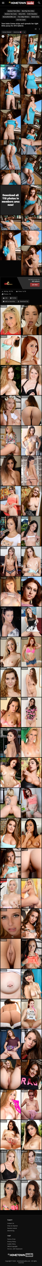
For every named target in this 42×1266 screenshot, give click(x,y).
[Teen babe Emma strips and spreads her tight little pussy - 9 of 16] (31, 170)
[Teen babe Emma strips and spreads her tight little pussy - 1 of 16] (10, 49)
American (16, 32)
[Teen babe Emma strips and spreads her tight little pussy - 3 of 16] (31, 79)
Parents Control (12, 1228)
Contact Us (10, 1223)
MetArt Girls (35, 17)
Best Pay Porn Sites (28, 11)
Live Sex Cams (20, 20)
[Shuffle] (35, 29)
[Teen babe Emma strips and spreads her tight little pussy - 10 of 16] (10, 177)
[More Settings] (39, 29)
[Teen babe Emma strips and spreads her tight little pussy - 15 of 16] (31, 237)
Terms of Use (11, 1239)
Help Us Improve (12, 1226)
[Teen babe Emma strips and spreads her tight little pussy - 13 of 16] (31, 222)
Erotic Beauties (32, 14)
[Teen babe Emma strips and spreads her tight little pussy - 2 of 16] (31, 49)
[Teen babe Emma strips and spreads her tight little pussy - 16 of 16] (31, 260)
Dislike (14, 298)
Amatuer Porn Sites (14, 11)
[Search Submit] (39, 2)
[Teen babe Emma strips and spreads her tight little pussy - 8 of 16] (10, 155)
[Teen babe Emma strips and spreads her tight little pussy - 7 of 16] (31, 140)
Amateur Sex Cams (11, 14)
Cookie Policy (11, 1244)
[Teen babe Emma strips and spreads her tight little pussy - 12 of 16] (10, 222)
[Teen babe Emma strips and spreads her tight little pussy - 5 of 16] (31, 109)
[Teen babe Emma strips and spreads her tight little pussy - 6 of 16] (10, 125)
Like (6, 298)
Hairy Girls (22, 14)
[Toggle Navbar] (3, 3)
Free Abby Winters (23, 17)
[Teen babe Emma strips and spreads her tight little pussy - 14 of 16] (10, 245)
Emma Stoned (7, 32)
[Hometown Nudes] (21, 3)
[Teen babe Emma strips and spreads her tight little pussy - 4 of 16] (10, 94)
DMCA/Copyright (12, 1246)
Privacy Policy (11, 1241)
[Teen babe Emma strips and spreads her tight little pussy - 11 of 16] (31, 200)
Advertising (10, 1231)
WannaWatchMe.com (9, 17)
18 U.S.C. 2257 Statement (14, 1249)
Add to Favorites (10, 301)
